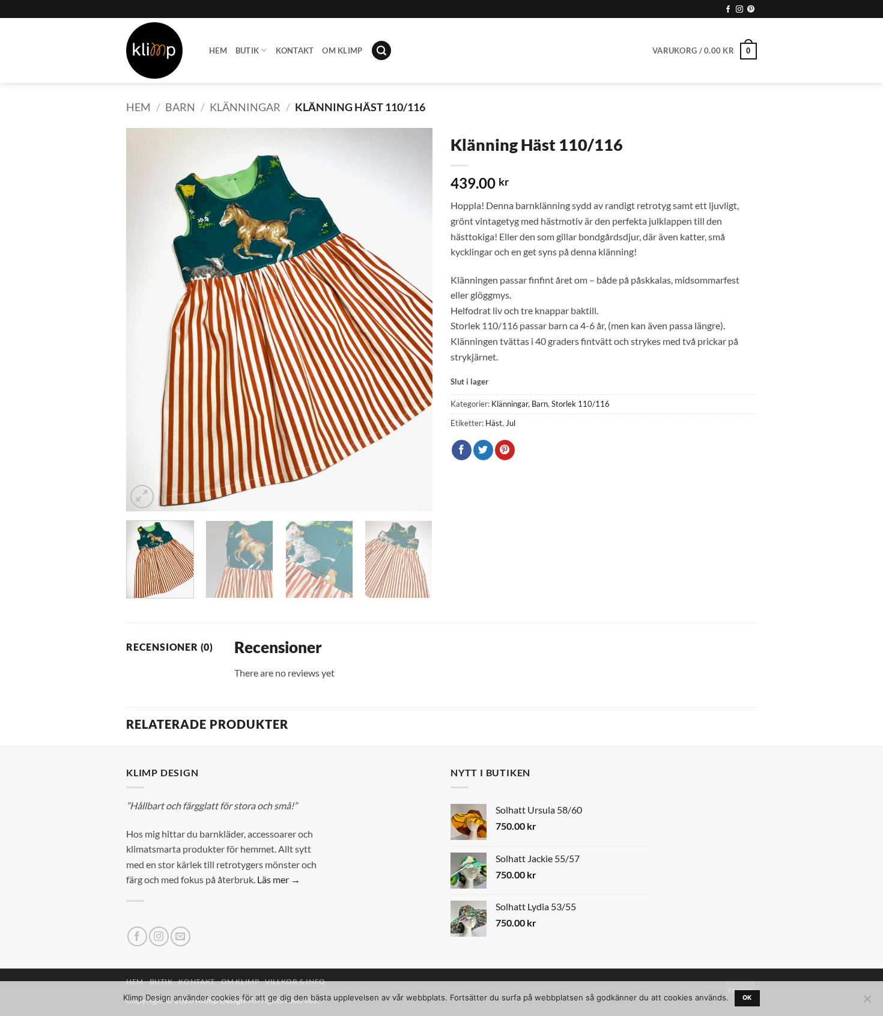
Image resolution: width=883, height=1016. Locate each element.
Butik (247, 50)
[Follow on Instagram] (739, 9)
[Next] (411, 319)
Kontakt (295, 50)
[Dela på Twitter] (483, 450)
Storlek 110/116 (580, 404)
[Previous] (147, 319)
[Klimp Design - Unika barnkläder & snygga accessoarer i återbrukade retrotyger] (158, 50)
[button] (381, 51)
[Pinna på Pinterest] (505, 450)
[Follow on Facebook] (728, 9)
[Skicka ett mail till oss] (180, 936)
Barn (180, 107)
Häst (493, 423)
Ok (747, 998)
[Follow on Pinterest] (750, 9)
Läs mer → (278, 879)
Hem (218, 50)
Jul (510, 423)
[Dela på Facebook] (462, 450)
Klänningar (245, 107)
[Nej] (867, 1002)
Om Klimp (342, 50)
